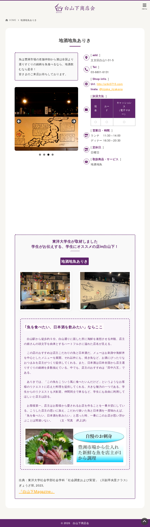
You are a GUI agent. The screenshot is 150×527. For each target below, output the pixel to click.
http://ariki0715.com (110, 84)
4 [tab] (53, 155)
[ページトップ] (144, 521)
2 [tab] (44, 155)
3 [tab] (48, 155)
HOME (12, 19)
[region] (46, 119)
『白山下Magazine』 (37, 491)
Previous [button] (19, 121)
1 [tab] (40, 155)
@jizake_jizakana (111, 89)
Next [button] (73, 121)
